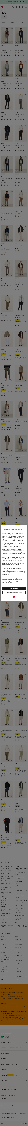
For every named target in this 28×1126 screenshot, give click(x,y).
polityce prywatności (11, 576)
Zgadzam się (14, 588)
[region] (14, 563)
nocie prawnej (19, 576)
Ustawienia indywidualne (14, 592)
